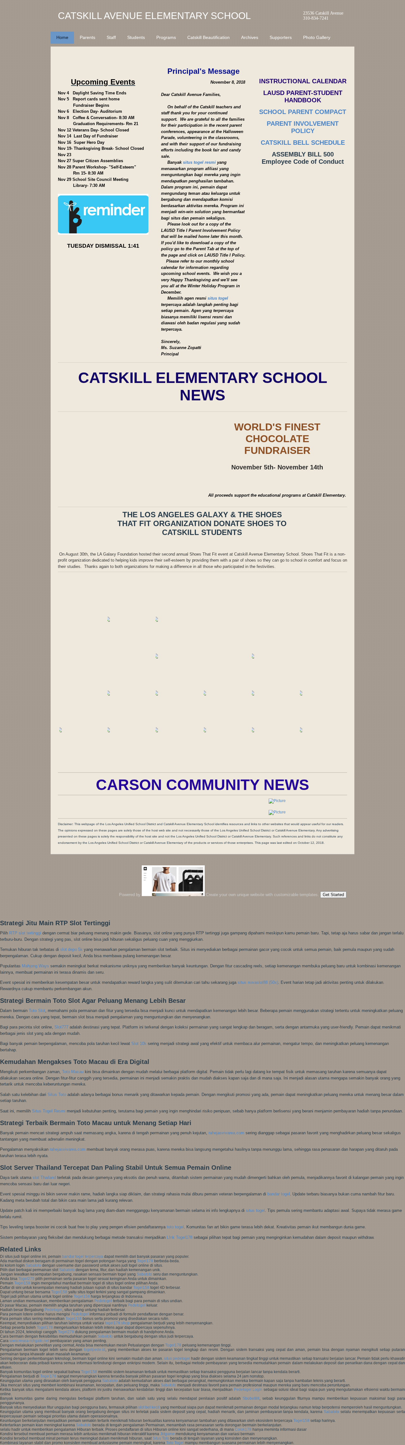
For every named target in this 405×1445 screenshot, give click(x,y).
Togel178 (145, 1261)
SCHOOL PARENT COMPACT (302, 111)
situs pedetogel (177, 1358)
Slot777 (61, 1027)
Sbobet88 (251, 1398)
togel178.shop (117, 1323)
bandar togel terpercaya (82, 1256)
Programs (166, 37)
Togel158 (22, 1283)
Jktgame (167, 1434)
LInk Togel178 (179, 1237)
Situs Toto (56, 1094)
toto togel (175, 1227)
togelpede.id (94, 1349)
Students (136, 37)
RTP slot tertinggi (25, 933)
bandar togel (278, 1194)
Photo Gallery (316, 37)
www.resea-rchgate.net (29, 1341)
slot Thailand (44, 1177)
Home (62, 37)
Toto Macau (73, 1071)
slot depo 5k (71, 949)
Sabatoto (33, 1265)
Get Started (333, 894)
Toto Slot (37, 1010)
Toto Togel (175, 1443)
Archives (249, 37)
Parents (87, 37)
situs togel (218, 298)
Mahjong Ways (35, 966)
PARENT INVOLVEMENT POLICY (303, 127)
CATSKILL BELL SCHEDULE (303, 142)
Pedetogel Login (248, 1389)
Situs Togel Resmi (48, 1111)
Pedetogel (103, 1301)
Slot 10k (138, 1043)
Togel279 (26, 1278)
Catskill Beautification (208, 37)
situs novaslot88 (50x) (258, 982)
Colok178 (243, 1429)
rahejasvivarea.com (226, 1132)
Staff (111, 37)
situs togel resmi (199, 162)
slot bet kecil (148, 1407)
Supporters (281, 37)
